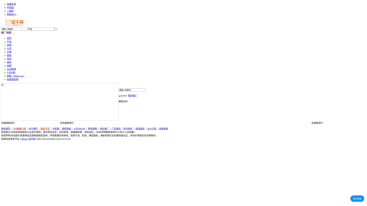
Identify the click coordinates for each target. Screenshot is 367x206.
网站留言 (140, 128)
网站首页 (5, 128)
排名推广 (104, 128)
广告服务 (116, 128)
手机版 (10, 7)
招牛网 (32, 139)
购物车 (10, 14)
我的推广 (132, 95)
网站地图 (92, 128)
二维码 (10, 11)
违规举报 (163, 128)
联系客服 (357, 199)
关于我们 (33, 128)
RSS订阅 (151, 128)
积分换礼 (128, 128)
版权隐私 (66, 128)
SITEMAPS (79, 128)
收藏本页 (11, 4)
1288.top (24, 139)
